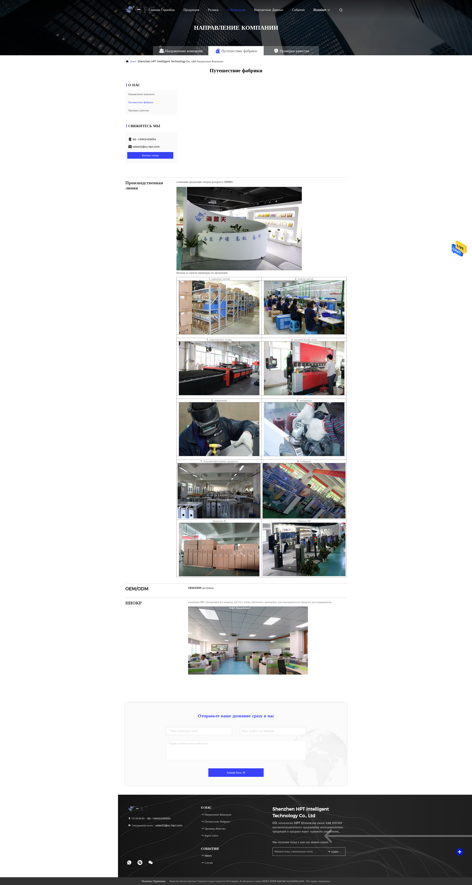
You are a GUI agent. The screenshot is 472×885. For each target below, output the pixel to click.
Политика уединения (153, 881)
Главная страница (162, 10)
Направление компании (141, 94)
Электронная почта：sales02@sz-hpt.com (156, 825)
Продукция (191, 10)
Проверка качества (138, 110)
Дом (132, 61)
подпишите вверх (336, 851)
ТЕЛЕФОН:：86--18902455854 (151, 818)
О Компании (236, 10)
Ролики (213, 10)
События (298, 10)
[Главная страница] (140, 9)
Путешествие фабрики (140, 102)
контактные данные (268, 10)
